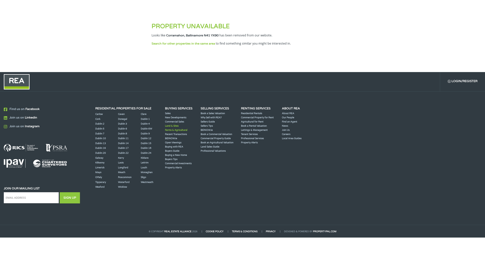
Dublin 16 (100, 148)
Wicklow (122, 187)
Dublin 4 (145, 123)
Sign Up (69, 198)
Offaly (98, 177)
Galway (99, 158)
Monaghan (147, 172)
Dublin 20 (100, 153)
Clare (143, 114)
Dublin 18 (146, 148)
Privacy (271, 231)
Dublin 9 (145, 133)
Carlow (99, 114)
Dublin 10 (100, 138)
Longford (123, 167)
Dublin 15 (146, 143)
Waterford (124, 182)
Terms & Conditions (244, 231)
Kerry (121, 158)
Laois (121, 162)
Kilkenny (99, 162)
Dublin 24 (146, 153)
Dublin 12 (146, 138)
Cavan (121, 114)
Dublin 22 (123, 153)
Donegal (122, 119)
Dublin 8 (122, 133)
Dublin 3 (122, 123)
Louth (144, 167)
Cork (97, 119)
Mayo (98, 172)
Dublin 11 (123, 138)
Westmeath (147, 182)
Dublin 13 (100, 143)
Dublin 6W (146, 128)
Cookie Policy (215, 231)
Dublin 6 (122, 128)
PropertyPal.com (324, 231)
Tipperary (100, 182)
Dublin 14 (123, 143)
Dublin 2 (99, 123)
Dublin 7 (99, 133)
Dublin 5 (99, 128)
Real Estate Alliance (178, 231)
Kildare (145, 158)
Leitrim (145, 162)
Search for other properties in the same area (183, 44)
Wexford (100, 187)
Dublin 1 (145, 119)
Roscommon (124, 177)
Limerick (100, 167)
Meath (121, 172)
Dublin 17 (123, 148)
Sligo (143, 177)
